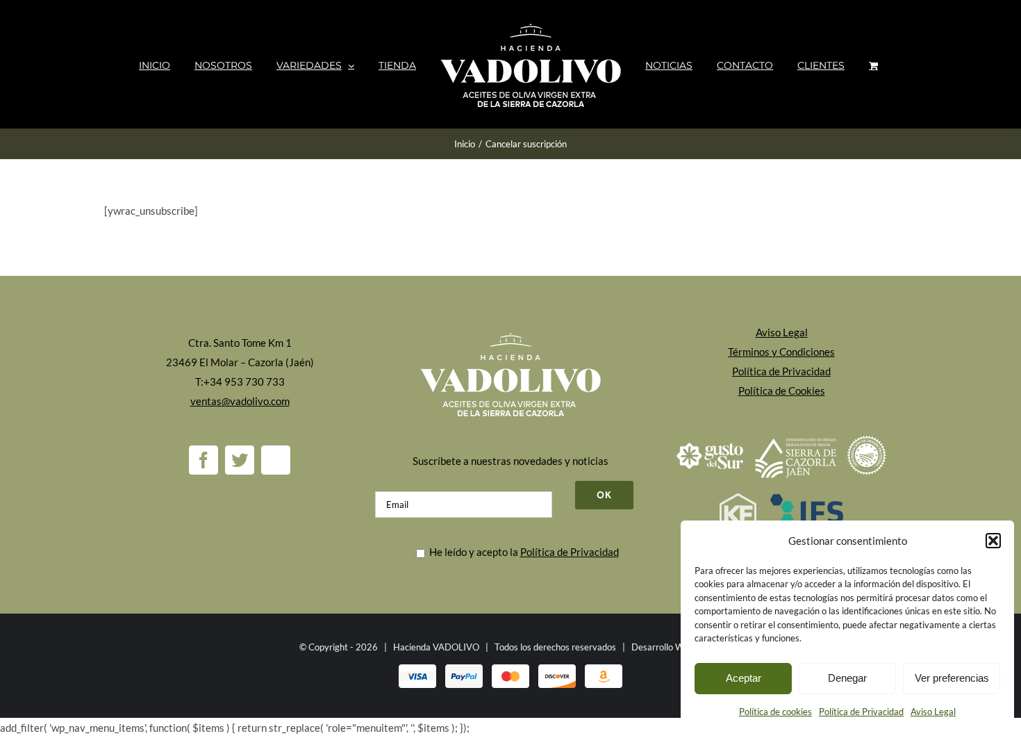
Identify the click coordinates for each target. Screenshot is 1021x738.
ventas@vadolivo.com (240, 401)
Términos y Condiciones (781, 351)
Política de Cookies (781, 390)
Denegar (847, 678)
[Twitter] (239, 460)
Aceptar (743, 678)
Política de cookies (775, 711)
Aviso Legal (933, 711)
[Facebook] (203, 460)
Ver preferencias (952, 678)
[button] (993, 541)
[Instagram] (275, 460)
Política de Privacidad (861, 711)
